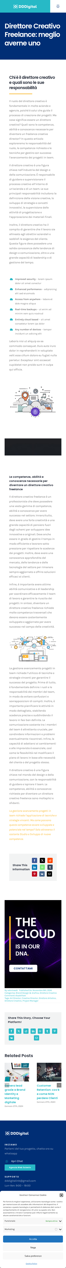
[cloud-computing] (33, 636)
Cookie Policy (31, 1263)
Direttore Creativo (48, 993)
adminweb (13, 990)
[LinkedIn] (34, 867)
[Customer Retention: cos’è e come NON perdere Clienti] (49, 1072)
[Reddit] (50, 860)
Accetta (33, 1239)
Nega (33, 1247)
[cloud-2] (33, 386)
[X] (42, 860)
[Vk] (42, 874)
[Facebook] (34, 860)
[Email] (49, 874)
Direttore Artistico (47, 998)
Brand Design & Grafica (27, 993)
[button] (61, 1195)
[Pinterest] (34, 874)
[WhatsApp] (42, 867)
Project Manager (30, 1000)
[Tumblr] (50, 867)
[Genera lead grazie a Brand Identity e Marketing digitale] (17, 1072)
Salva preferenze (33, 1256)
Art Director (15, 998)
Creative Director (30, 998)
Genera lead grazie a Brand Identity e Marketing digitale (15, 1094)
